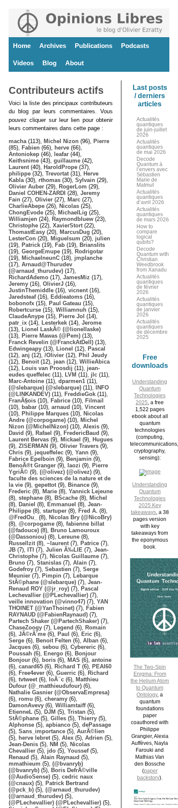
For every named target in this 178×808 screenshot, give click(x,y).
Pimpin (51, 575)
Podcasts (135, 45)
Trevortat (57, 173)
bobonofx (21, 303)
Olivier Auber (26, 186)
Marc (73, 199)
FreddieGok (79, 394)
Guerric (66, 673)
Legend (63, 627)
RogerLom (73, 186)
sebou (50, 647)
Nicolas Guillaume (74, 556)
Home (22, 45)
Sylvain (85, 180)
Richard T (67, 666)
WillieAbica (94, 361)
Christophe (23, 225)
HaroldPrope (60, 167)
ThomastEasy (27, 232)
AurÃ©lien (91, 731)
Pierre (101, 141)
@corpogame (36, 524)
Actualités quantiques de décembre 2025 (152, 329)
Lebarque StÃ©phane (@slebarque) (53, 578)
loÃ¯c (56, 679)
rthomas (49, 180)
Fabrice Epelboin (31, 459)
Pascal (96, 348)
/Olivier (54, 355)
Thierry (87, 718)
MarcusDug (75, 232)
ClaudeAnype (26, 316)
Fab (60, 245)
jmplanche (88, 258)
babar (29, 407)
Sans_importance (42, 731)
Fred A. (88, 511)
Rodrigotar (89, 251)
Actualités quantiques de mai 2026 (151, 147)
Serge (16, 640)
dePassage (96, 725)
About (74, 63)
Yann (82, 452)
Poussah (20, 653)
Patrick (31, 245)
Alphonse (21, 725)
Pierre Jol (72, 316)
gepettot (45, 485)
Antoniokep (24, 154)
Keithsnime (24, 160)
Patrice (89, 543)
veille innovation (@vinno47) (47, 601)
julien (102, 238)
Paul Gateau (65, 303)
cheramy (55, 699)
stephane (31, 498)
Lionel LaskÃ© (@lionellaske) (61, 329)
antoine (101, 660)
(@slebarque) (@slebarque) (45, 387)
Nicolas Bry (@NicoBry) (80, 517)
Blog (49, 63)
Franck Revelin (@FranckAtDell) (51, 342)
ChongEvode (26, 212)
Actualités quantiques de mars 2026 (153, 214)
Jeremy (18, 284)
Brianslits (92, 245)
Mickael (70, 439)
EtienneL (20, 712)
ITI (30, 549)
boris (49, 660)
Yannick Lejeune (91, 491)
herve (61, 147)
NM (54, 744)
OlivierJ (53, 284)
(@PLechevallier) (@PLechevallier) (55, 802)
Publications (93, 45)
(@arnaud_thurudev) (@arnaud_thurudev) (54, 792)
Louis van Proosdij (47, 368)
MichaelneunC (41, 258)
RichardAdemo (28, 277)
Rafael (43, 433)
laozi (73, 465)
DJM (50, 712)
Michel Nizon (61, 141)
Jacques (20, 647)
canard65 (31, 666)
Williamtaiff (70, 705)
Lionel (64, 348)
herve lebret (34, 738)
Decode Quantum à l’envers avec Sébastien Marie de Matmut (152, 172)
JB (12, 549)
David (16, 433)
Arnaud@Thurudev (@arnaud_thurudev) (40, 267)
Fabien (31, 147)
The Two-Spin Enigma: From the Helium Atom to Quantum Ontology (149, 680)
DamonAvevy (26, 705)
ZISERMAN (33, 446)
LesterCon (22, 238)
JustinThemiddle (31, 290)
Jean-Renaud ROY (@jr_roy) (55, 585)
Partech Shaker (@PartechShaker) (54, 621)
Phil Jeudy (93, 355)
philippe (20, 173)
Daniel (27, 504)
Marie (49, 491)
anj (26, 355)
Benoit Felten (53, 640)
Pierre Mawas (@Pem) (51, 335)
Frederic (20, 491)
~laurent (58, 543)
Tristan (76, 712)
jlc (94, 374)
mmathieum (25, 763)
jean (59, 361)
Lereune (68, 536)
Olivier (44, 199)
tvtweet (28, 679)
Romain (95, 627)
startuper (55, 511)
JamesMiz (76, 277)
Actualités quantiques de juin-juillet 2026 (152, 127)
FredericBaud (81, 433)
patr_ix (18, 322)
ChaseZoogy (25, 627)
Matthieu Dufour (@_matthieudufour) (54, 682)
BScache (66, 498)
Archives (52, 45)
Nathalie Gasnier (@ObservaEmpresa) (59, 692)
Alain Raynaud (60, 757)
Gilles (58, 718)
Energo (53, 653)
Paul (63, 634)
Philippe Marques (45, 413)
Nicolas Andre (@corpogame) (56, 416)
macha (17, 141)
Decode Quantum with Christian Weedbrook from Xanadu (153, 259)
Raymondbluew (72, 219)
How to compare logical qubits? (147, 234)
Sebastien (58, 569)
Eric (86, 634)
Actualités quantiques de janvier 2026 (150, 307)
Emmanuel (61, 504)
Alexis (91, 426)
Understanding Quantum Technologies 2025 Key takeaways (149, 498)
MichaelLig (72, 212)
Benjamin (79, 459)
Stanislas (49, 562)
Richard (98, 673)
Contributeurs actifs (56, 90)
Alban (91, 640)
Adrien (94, 738)
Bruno (17, 562)
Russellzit (22, 543)
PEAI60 (101, 666)
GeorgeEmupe (41, 251)
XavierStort (68, 225)
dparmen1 (71, 381)
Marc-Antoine (26, 381)
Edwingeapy (25, 348)
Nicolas (69, 206)
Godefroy (21, 569)
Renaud (19, 757)
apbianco (58, 725)
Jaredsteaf (22, 297)
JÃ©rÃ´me (32, 634)
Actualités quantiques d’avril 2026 (150, 197)
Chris (16, 452)
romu (26, 699)
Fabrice (60, 400)
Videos (23, 63)
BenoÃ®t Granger (32, 465)
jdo (51, 750)
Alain (80, 562)
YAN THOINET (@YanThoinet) (58, 604)
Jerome (92, 322)
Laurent (19, 167)
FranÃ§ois (22, 400)
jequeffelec (49, 452)
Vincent (95, 407)
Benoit (30, 361)
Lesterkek (54, 322)
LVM (70, 374)
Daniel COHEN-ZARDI (37, 193)
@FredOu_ (23, 517)
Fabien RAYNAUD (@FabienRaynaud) (56, 611)
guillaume (67, 160)
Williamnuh (71, 310)
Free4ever (31, 673)
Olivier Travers (79, 446)
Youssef (78, 750)
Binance (78, 485)
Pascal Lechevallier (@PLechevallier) (54, 591)
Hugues (102, 439)
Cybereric (83, 647)
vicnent (78, 290)
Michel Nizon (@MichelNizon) (53, 423)
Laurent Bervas (29, 439)
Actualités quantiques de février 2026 (150, 284)
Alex (67, 738)
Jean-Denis (23, 744)
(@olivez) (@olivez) (66, 472)
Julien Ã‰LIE (64, 549)
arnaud (60, 407)
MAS (73, 660)
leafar (61, 154)
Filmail (94, 400)
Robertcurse (25, 310)
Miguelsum (65, 238)
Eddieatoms (67, 297)
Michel (98, 498)
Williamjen (23, 219)
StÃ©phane (24, 718)
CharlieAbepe (26, 206)
